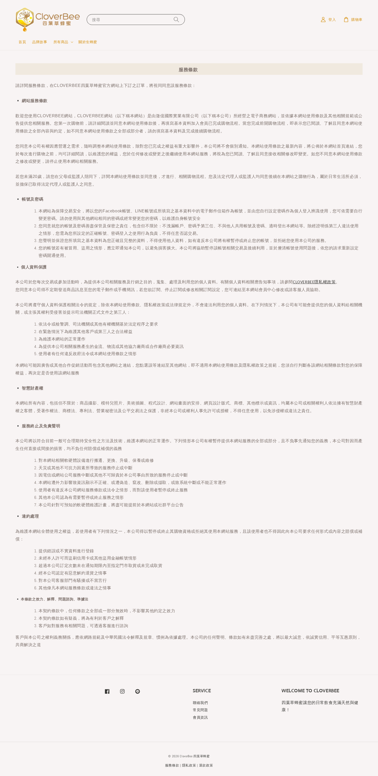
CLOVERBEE (303, 282)
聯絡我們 (200, 702)
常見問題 (200, 710)
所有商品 (60, 42)
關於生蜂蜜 (87, 42)
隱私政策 (189, 765)
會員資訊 (200, 717)
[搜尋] (176, 19)
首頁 (22, 42)
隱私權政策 (325, 282)
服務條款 (172, 765)
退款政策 (206, 765)
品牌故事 (39, 42)
